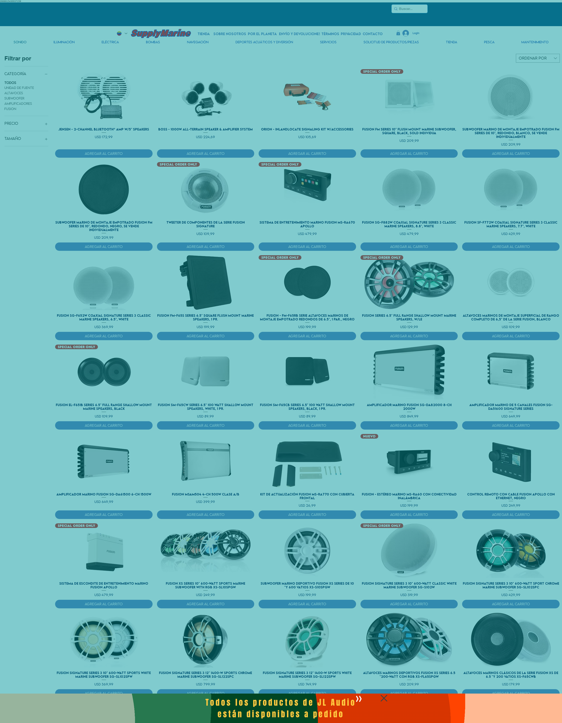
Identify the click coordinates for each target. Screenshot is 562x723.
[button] (384, 698)
